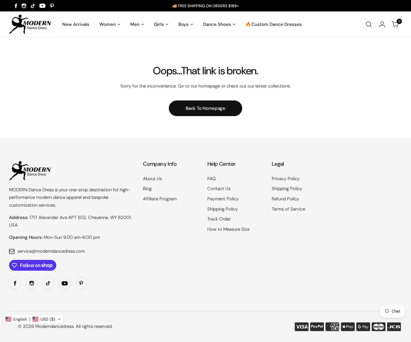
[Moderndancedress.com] (30, 24)
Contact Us (218, 189)
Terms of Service (288, 209)
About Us (152, 179)
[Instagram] (24, 6)
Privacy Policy (286, 179)
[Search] (368, 24)
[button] (33, 319)
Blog (147, 189)
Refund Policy (285, 199)
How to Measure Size (228, 229)
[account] (382, 24)
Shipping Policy (222, 209)
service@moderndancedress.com (51, 251)
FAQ (211, 179)
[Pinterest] (52, 6)
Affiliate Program (160, 199)
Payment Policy (223, 199)
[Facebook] (16, 6)
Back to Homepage (205, 108)
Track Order (219, 219)
